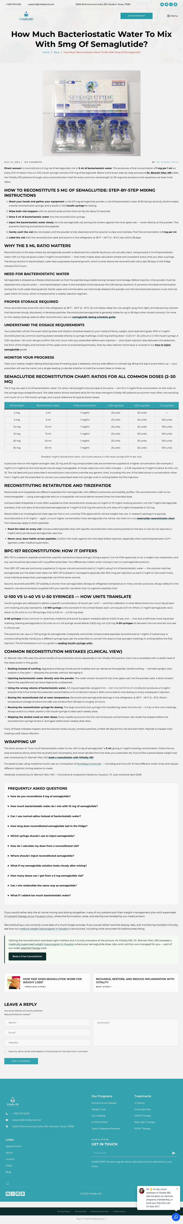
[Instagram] (171, 4)
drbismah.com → (99, 1219)
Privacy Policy (63, 1211)
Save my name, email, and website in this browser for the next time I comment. (48, 1051)
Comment (103, 1022)
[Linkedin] (166, 4)
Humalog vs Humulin (89, 763)
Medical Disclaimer (100, 1211)
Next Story (103, 987)
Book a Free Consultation (27, 956)
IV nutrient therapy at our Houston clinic (28, 916)
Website (13, 1042)
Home (46, 52)
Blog (56, 52)
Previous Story (35, 987)
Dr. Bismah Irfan (167, 162)
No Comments (33, 162)
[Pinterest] (175, 4)
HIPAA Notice (119, 1211)
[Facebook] (162, 4)
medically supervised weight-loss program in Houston (41, 944)
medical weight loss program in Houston (44, 928)
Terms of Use (80, 1211)
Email (12, 1032)
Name (13, 1022)
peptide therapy (30, 948)
